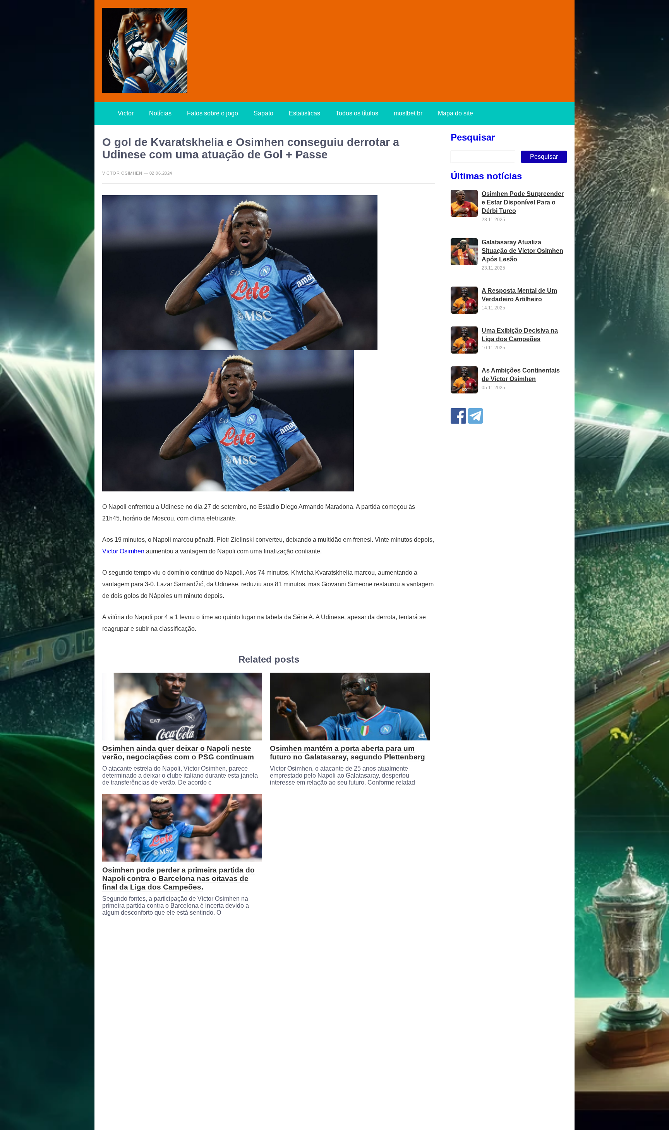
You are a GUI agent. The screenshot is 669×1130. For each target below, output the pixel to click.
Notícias (160, 113)
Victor (126, 113)
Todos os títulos (357, 113)
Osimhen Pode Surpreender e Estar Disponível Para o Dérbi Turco (523, 203)
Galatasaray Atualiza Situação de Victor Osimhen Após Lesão (522, 251)
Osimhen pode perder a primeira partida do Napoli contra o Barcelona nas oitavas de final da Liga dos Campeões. (178, 878)
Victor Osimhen (123, 551)
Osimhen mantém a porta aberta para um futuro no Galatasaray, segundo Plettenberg (347, 752)
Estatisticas (304, 113)
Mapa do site (455, 113)
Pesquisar (473, 137)
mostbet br (408, 113)
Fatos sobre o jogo (212, 113)
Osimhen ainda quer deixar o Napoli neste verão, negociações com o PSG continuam (178, 752)
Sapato (263, 113)
